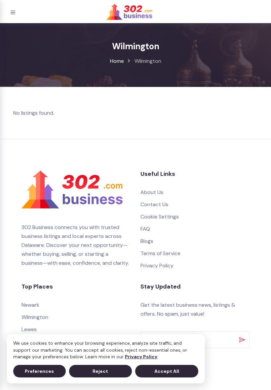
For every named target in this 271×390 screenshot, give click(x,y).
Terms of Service (160, 253)
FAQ (145, 228)
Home (117, 61)
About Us (151, 192)
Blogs (146, 241)
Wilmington (34, 317)
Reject (100, 371)
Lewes (29, 329)
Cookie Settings (159, 216)
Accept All (166, 371)
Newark (30, 304)
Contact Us (154, 204)
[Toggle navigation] (13, 11)
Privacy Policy (141, 357)
